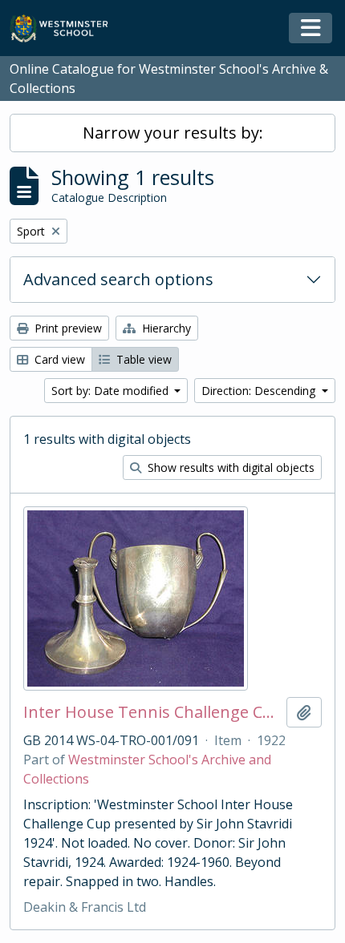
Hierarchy (165, 328)
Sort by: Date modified (111, 390)
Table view (142, 359)
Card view (58, 359)
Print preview (66, 328)
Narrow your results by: (173, 132)
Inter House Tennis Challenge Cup (151, 712)
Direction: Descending (260, 390)
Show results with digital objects (229, 467)
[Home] (66, 28)
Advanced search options (118, 279)
